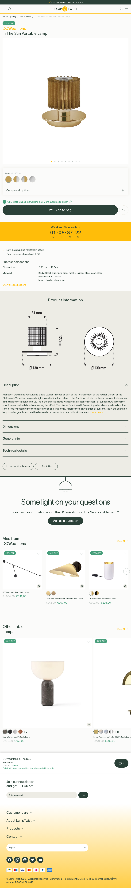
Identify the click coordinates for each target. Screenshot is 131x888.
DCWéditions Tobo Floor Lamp (102, 599)
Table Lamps (25, 17)
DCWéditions (14, 28)
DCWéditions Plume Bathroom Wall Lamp (64, 599)
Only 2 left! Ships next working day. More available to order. (29, 768)
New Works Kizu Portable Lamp (16, 737)
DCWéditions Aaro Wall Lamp (16, 592)
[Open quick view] (39, 586)
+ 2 (25, 731)
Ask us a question (65, 521)
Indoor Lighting (9, 17)
